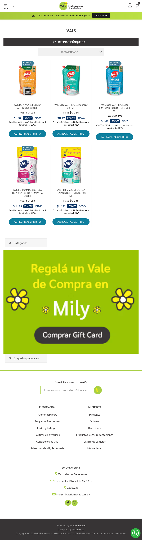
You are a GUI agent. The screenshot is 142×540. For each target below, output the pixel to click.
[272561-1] (71, 80)
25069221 (72, 487)
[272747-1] (27, 165)
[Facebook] (67, 502)
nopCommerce (78, 525)
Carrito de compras (95, 441)
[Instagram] (74, 502)
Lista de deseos (95, 448)
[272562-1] (114, 80)
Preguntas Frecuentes (47, 421)
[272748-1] (71, 165)
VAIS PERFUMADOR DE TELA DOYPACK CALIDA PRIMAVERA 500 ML (27, 192)
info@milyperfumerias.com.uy (73, 494)
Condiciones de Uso (47, 441)
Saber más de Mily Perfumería (47, 448)
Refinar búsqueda (71, 42)
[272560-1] (27, 80)
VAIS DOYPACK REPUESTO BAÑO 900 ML (71, 106)
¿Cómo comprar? (47, 414)
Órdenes (94, 421)
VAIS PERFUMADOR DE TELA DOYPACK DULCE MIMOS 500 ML (71, 192)
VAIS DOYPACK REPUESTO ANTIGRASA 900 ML (27, 106)
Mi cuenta (94, 414)
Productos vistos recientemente (94, 434)
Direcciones (94, 428)
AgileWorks (78, 529)
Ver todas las (72, 474)
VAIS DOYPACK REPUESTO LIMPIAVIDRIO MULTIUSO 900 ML (114, 107)
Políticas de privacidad (47, 434)
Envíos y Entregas (47, 428)
